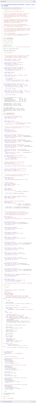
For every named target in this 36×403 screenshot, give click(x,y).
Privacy (8, 401)
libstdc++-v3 (28, 4)
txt (32, 401)
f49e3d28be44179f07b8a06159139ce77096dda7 (14, 4)
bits (2, 5)
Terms (11, 401)
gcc (4, 4)
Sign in (34, 1)
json (34, 401)
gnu (1, 4)
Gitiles (6, 401)
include (33, 4)
